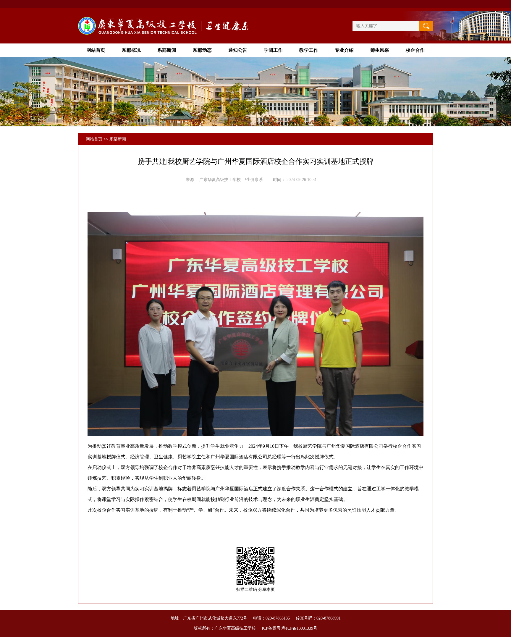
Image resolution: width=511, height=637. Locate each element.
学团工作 (273, 50)
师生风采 (379, 50)
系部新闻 (166, 50)
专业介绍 (344, 50)
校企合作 (415, 50)
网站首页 (95, 50)
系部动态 (202, 50)
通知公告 (237, 50)
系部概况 (131, 50)
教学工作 (308, 50)
